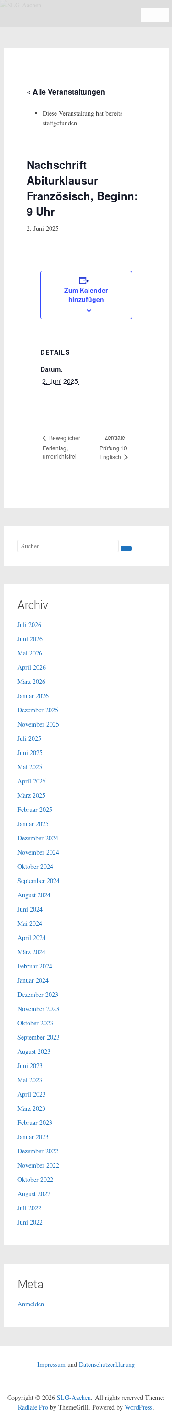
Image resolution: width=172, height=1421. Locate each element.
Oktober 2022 (35, 1179)
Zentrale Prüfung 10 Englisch (113, 446)
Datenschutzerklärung (107, 1364)
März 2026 (31, 681)
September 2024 (38, 880)
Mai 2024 (29, 923)
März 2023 (31, 1108)
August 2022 (33, 1193)
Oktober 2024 (35, 866)
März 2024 (31, 951)
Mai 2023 (29, 1079)
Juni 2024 (30, 909)
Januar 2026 (33, 695)
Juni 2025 (30, 752)
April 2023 (31, 1094)
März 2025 (31, 795)
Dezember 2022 (37, 1151)
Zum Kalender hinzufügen (86, 294)
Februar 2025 (34, 809)
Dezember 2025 (37, 709)
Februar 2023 (34, 1122)
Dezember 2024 (37, 838)
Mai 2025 (29, 766)
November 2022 (38, 1165)
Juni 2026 (30, 638)
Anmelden (30, 1303)
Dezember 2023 (37, 994)
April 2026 (31, 667)
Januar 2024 (33, 980)
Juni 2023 (30, 1065)
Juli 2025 (29, 738)
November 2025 (38, 724)
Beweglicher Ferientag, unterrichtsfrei (61, 447)
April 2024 (31, 937)
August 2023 (33, 1051)
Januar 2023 (33, 1136)
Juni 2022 (30, 1222)
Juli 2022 (29, 1207)
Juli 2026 (29, 624)
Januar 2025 (33, 823)
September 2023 (38, 1037)
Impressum (51, 1364)
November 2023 (38, 1008)
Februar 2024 (34, 966)
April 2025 (31, 781)
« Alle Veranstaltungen (66, 91)
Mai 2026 (29, 653)
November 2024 (38, 852)
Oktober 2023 (35, 1022)
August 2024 (33, 894)
